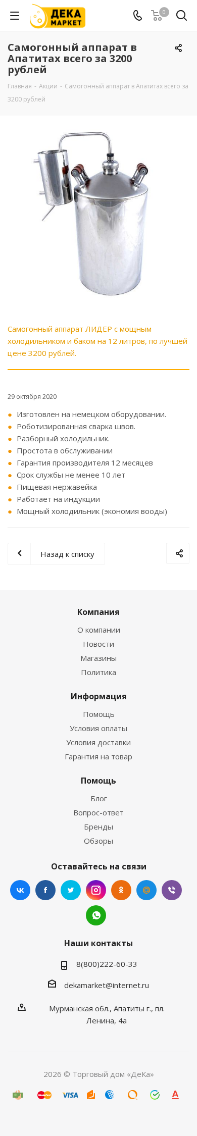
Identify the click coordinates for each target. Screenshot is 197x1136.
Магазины (98, 658)
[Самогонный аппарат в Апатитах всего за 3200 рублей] (98, 214)
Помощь (99, 714)
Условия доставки (98, 742)
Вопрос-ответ (98, 812)
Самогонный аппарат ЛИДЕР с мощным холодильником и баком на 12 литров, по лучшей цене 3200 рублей (97, 341)
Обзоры (98, 841)
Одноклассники (121, 890)
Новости (98, 644)
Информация (99, 696)
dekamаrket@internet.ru (106, 985)
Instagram (96, 890)
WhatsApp (96, 915)
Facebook (45, 890)
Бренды (98, 826)
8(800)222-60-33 (106, 964)
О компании (98, 630)
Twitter (71, 890)
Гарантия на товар (98, 756)
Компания (98, 611)
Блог (98, 798)
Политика (98, 672)
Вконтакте (20, 890)
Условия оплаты (98, 728)
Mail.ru (146, 890)
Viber (172, 890)
